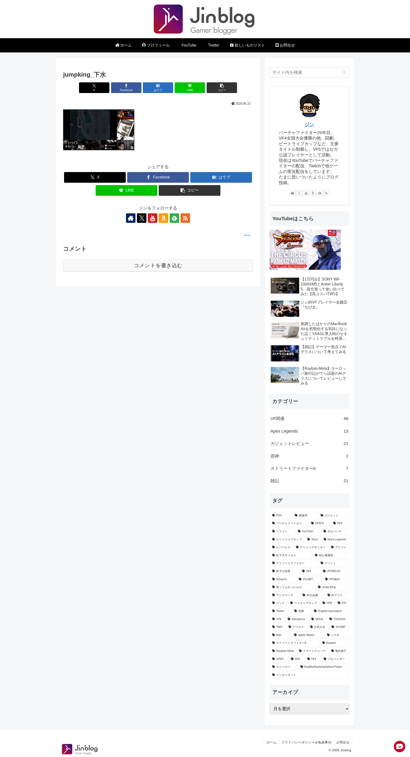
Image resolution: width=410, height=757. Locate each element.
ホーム (271, 742)
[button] (222, 87)
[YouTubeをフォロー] (152, 218)
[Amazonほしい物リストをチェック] (163, 218)
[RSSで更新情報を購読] (185, 218)
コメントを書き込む (158, 265)
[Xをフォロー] (141, 218)
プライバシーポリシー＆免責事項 (306, 742)
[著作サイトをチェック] (130, 218)
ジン (309, 124)
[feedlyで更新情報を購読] (174, 218)
